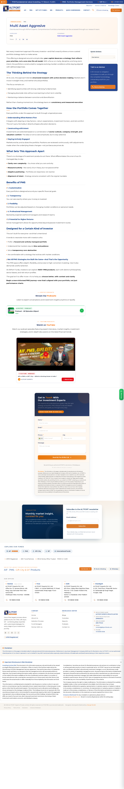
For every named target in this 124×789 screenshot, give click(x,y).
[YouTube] (12, 632)
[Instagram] (15, 632)
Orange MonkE (91, 705)
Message (41, 443)
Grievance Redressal (35, 707)
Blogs (64, 615)
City (64, 435)
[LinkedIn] (5, 632)
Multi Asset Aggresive (64, 36)
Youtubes (65, 618)
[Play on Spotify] (82, 310)
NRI (51, 10)
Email (40, 427)
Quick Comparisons (73, 10)
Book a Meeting (99, 87)
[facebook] (18, 632)
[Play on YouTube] (45, 354)
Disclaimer (95, 57)
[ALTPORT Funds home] (12, 8)
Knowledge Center (113, 5)
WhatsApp (115, 569)
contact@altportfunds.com (104, 627)
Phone (41, 435)
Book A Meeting (103, 10)
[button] (45, 311)
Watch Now (68, 379)
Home (33, 615)
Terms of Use (16, 707)
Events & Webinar (100, 5)
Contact (86, 10)
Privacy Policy (7, 707)
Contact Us (66, 627)
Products (59, 10)
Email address (71, 517)
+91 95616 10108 (117, 2)
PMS (31, 10)
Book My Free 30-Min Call (61, 457)
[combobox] (41, 438)
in (23, 39)
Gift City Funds (41, 10)
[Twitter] (8, 632)
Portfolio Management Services (60, 2)
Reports (65, 621)
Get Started (84, 569)
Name (40, 420)
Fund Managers (36, 624)
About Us (89, 5)
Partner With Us (36, 627)
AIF (25, 10)
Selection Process (37, 621)
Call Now (117, 10)
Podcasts (65, 624)
